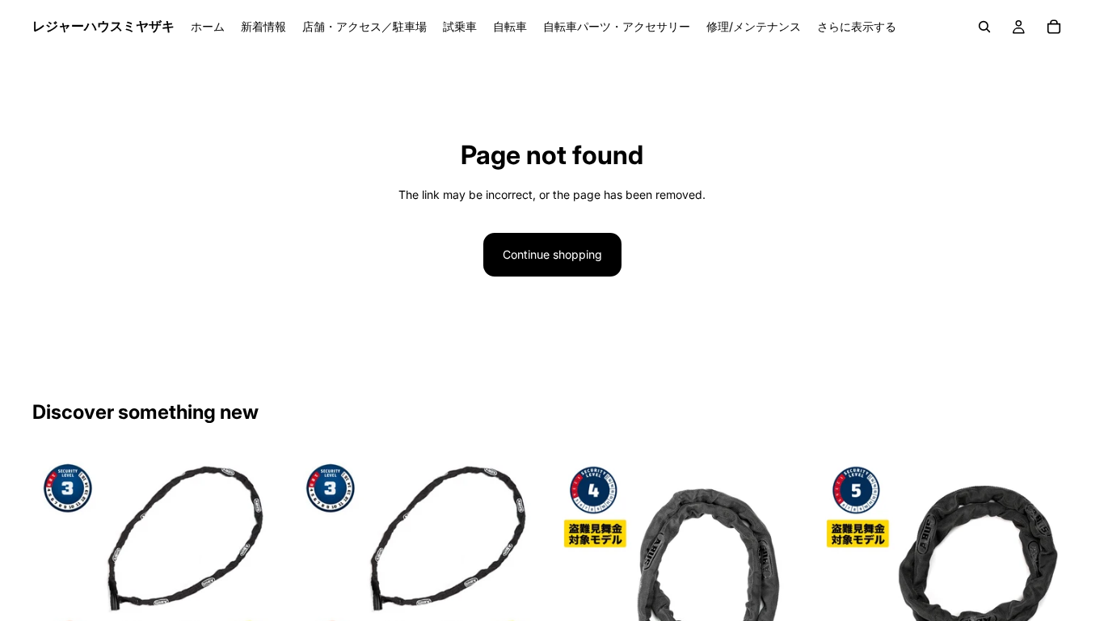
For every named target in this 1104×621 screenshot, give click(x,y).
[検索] (984, 26)
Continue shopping (552, 254)
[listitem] (856, 26)
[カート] (1054, 26)
